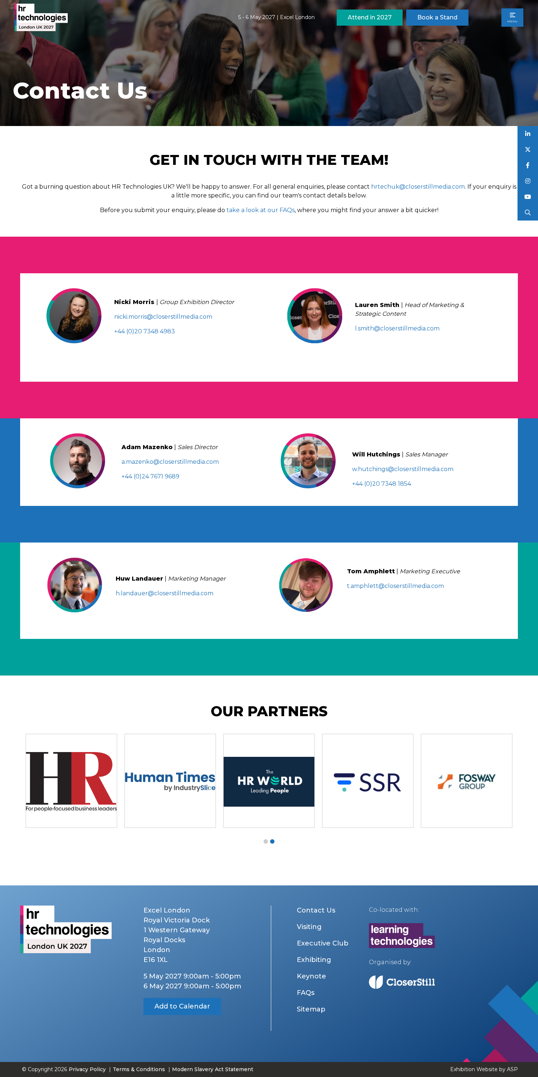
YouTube (528, 197)
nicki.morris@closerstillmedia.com (163, 316)
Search (528, 213)
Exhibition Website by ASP (484, 1069)
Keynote (311, 976)
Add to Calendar (182, 1006)
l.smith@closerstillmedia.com (397, 328)
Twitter (528, 150)
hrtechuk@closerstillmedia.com (418, 186)
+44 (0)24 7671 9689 (150, 476)
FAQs (305, 993)
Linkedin (528, 134)
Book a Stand (437, 17)
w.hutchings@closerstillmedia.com (402, 469)
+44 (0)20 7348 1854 (381, 483)
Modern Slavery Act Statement (212, 1069)
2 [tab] (272, 841)
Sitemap (311, 1009)
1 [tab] (266, 841)
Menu (512, 21)
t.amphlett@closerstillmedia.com (395, 585)
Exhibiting (314, 960)
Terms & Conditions (139, 1069)
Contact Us (316, 910)
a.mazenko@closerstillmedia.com (170, 461)
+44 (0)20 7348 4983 (144, 331)
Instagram (528, 181)
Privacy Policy (87, 1069)
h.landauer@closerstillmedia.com (164, 593)
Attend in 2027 (370, 17)
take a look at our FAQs (261, 210)
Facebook (528, 165)
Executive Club (322, 943)
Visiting (309, 927)
